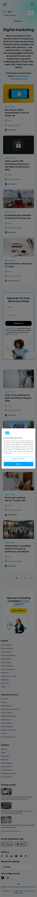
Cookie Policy (8, 451)
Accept (18, 464)
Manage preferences (18, 458)
